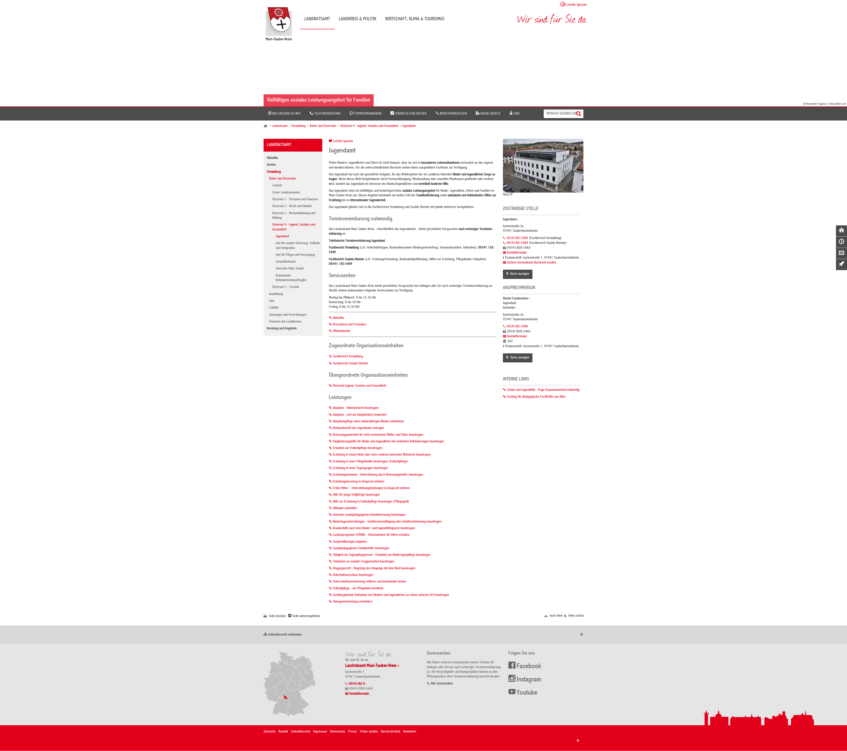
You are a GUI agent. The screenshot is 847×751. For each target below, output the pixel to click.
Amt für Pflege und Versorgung (295, 255)
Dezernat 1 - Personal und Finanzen (295, 199)
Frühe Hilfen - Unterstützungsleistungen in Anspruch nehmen (371, 488)
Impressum (320, 732)
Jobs (516, 113)
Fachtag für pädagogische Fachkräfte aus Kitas (536, 397)
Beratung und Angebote (282, 328)
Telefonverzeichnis (327, 113)
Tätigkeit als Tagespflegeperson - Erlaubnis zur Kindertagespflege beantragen (381, 555)
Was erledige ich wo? (286, 113)
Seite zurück (575, 616)
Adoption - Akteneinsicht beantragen (356, 408)
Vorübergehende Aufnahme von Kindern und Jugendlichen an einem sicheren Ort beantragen (391, 595)
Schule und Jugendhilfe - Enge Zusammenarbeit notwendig (543, 390)
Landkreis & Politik (357, 19)
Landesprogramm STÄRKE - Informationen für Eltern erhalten (371, 535)
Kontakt (283, 732)
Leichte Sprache (577, 5)
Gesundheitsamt (286, 262)
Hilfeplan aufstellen (345, 508)
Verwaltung (298, 126)
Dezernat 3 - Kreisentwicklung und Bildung (293, 216)
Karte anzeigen (519, 274)
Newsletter (409, 732)
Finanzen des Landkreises (285, 322)
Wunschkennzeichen (453, 113)
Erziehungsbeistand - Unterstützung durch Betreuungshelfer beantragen (378, 475)
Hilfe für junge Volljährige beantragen (356, 495)
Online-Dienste (489, 113)
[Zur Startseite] (281, 25)
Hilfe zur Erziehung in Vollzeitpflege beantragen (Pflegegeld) (371, 502)
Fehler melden (369, 732)
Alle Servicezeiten (442, 684)
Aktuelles (272, 158)
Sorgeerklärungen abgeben (350, 542)
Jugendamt (409, 126)
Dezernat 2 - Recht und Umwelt (291, 206)
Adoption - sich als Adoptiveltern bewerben (359, 415)
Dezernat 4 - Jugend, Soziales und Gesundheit (369, 126)
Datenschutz (337, 732)
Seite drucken (277, 616)
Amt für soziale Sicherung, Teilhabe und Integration (298, 246)
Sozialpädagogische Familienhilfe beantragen (361, 548)
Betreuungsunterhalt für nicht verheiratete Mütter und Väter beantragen (378, 435)
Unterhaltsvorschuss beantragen (353, 575)
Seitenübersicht (300, 732)
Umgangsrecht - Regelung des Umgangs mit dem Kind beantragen (374, 568)
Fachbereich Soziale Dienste (350, 363)
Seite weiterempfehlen (306, 616)
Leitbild (273, 308)
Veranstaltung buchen (410, 113)
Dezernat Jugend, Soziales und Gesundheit (359, 386)
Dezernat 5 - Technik (285, 287)
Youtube (527, 693)
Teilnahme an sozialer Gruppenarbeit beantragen (363, 562)
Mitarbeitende (341, 331)
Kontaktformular (517, 253)
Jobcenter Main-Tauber (290, 269)
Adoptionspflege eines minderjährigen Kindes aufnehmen (368, 421)
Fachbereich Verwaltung (348, 356)
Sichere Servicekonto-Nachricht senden (531, 263)
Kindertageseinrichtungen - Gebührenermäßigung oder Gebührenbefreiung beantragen (387, 522)
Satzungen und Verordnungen (287, 315)
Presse (352, 732)
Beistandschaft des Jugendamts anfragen (358, 428)
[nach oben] (577, 740)
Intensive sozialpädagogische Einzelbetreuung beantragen (369, 515)
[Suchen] (579, 113)
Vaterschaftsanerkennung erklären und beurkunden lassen (369, 582)
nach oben (556, 616)
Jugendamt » (510, 219)
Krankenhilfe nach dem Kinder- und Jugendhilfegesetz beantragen (374, 528)
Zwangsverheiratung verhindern (352, 602)
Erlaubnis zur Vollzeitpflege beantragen (357, 448)
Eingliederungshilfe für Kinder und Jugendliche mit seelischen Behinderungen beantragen (388, 441)
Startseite (269, 732)
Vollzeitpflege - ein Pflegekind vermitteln (358, 588)
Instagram (529, 679)
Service (271, 165)
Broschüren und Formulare (349, 324)
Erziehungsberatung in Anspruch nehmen (358, 482)
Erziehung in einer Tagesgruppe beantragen (360, 468)
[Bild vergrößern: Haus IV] (543, 165)
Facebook (529, 666)
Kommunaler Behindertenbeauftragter (291, 278)
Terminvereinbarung (367, 113)
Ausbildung (276, 294)
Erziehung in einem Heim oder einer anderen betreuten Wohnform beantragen (382, 455)
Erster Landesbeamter (286, 193)
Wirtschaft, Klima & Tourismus (414, 19)
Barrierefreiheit (390, 732)
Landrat (277, 185)
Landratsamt (317, 19)
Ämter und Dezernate (323, 126)
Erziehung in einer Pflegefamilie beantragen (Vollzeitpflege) (370, 462)
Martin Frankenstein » (516, 298)
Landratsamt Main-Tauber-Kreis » (372, 666)
